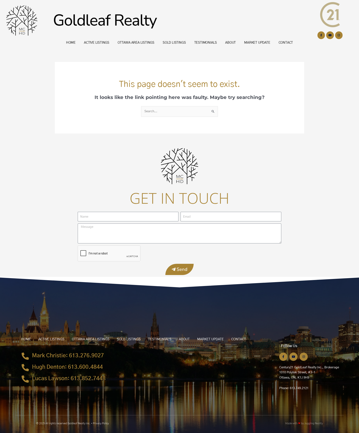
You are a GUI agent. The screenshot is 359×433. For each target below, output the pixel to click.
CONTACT (286, 42)
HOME (71, 42)
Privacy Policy (101, 423)
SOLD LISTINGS (174, 42)
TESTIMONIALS (205, 42)
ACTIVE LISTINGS (96, 42)
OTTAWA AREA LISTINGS (136, 42)
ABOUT (230, 42)
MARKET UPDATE (257, 42)
